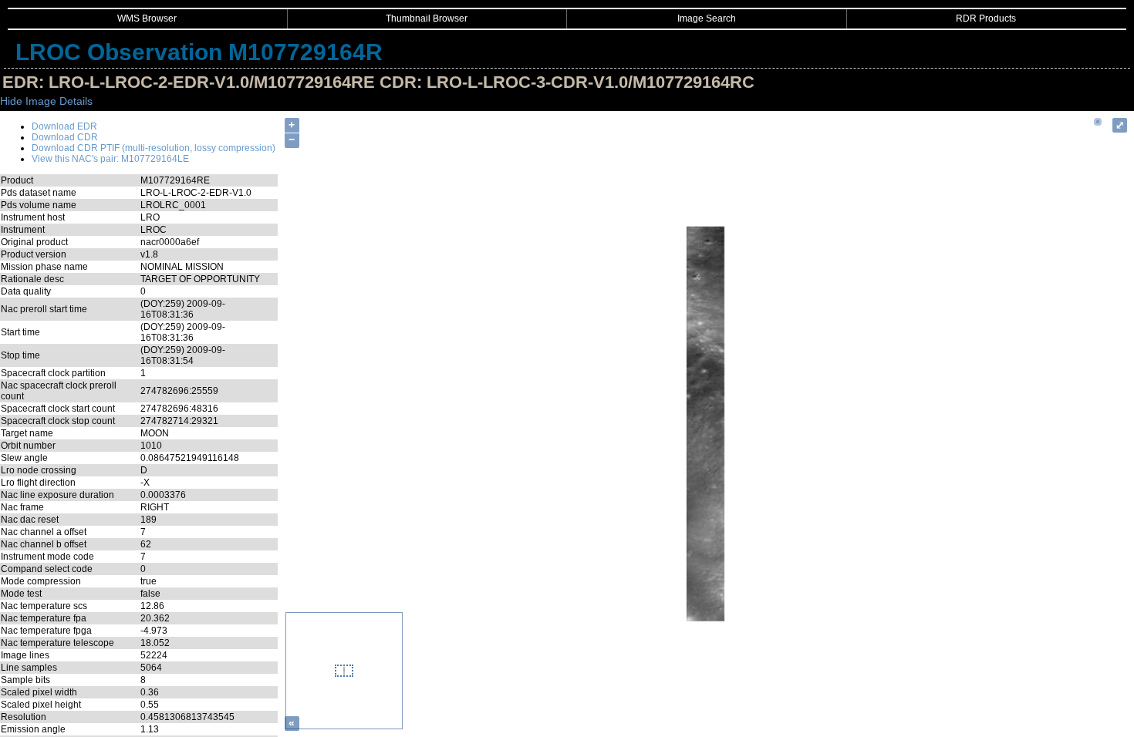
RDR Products (986, 18)
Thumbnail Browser (426, 18)
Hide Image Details (46, 101)
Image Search (706, 18)
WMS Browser (147, 18)
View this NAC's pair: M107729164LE (110, 158)
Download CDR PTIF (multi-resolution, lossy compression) (153, 148)
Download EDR (64, 126)
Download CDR (65, 137)
